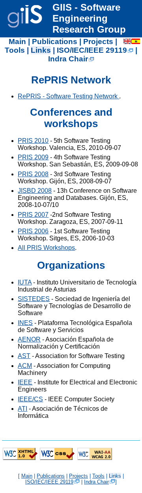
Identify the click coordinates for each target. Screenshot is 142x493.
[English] (127, 41)
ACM (25, 365)
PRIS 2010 (33, 140)
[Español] (136, 41)
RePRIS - (68, 96)
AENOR (29, 339)
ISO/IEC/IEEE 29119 (92, 50)
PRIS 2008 (33, 174)
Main (17, 41)
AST (24, 356)
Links (41, 50)
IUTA (25, 282)
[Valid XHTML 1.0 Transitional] (20, 459)
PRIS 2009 (33, 157)
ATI (22, 408)
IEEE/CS (30, 399)
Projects (98, 41)
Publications (54, 41)
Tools (15, 50)
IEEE (25, 382)
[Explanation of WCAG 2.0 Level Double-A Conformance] (95, 459)
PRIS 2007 (33, 214)
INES (25, 322)
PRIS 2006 (33, 231)
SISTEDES (34, 298)
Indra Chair (68, 59)
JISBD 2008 (35, 190)
